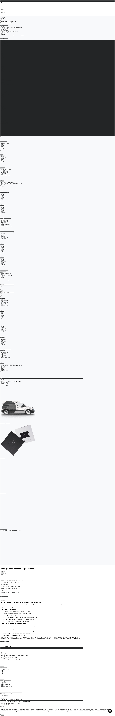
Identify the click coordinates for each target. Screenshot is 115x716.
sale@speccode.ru (4, 18)
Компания (2, 118)
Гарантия (2, 82)
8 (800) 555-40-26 (4, 382)
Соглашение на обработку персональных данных (11, 85)
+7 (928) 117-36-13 (4, 590)
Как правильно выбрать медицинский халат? (10, 659)
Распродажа (3, 66)
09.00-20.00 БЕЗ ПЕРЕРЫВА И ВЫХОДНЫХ (10, 588)
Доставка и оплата (4, 122)
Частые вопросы (4, 123)
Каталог (2, 666)
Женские (2, 48)
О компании (3, 678)
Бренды (2, 83)
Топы (1, 53)
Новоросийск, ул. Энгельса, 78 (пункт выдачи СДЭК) (11, 580)
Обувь (1, 50)
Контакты (2, 135)
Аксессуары (3, 59)
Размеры (2, 79)
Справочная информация (5, 78)
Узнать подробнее (4, 641)
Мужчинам (2, 89)
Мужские (2, 47)
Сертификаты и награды (5, 71)
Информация (3, 124)
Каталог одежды (4, 91)
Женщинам (2, 90)
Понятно (2, 706)
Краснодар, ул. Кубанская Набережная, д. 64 (10, 592)
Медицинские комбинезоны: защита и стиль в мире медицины (14, 655)
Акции (1, 77)
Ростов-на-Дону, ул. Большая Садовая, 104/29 (10, 586)
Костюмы (2, 63)
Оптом (1, 81)
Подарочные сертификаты (6, 80)
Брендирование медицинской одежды (8, 657)
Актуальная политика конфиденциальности (9, 712)
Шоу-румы (2, 72)
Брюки (1, 46)
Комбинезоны (3, 43)
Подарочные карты (4, 45)
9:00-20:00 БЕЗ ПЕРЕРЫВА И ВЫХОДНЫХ (9, 582)
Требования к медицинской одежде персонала (10, 662)
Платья (1, 44)
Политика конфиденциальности (7, 84)
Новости (2, 70)
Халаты (1, 56)
